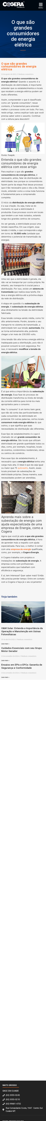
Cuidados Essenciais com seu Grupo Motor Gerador (21, 650)
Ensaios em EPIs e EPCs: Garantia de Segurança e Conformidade (21, 666)
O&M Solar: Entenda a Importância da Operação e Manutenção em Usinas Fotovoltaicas (22, 631)
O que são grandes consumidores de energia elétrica (18, 66)
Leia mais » (5, 644)
